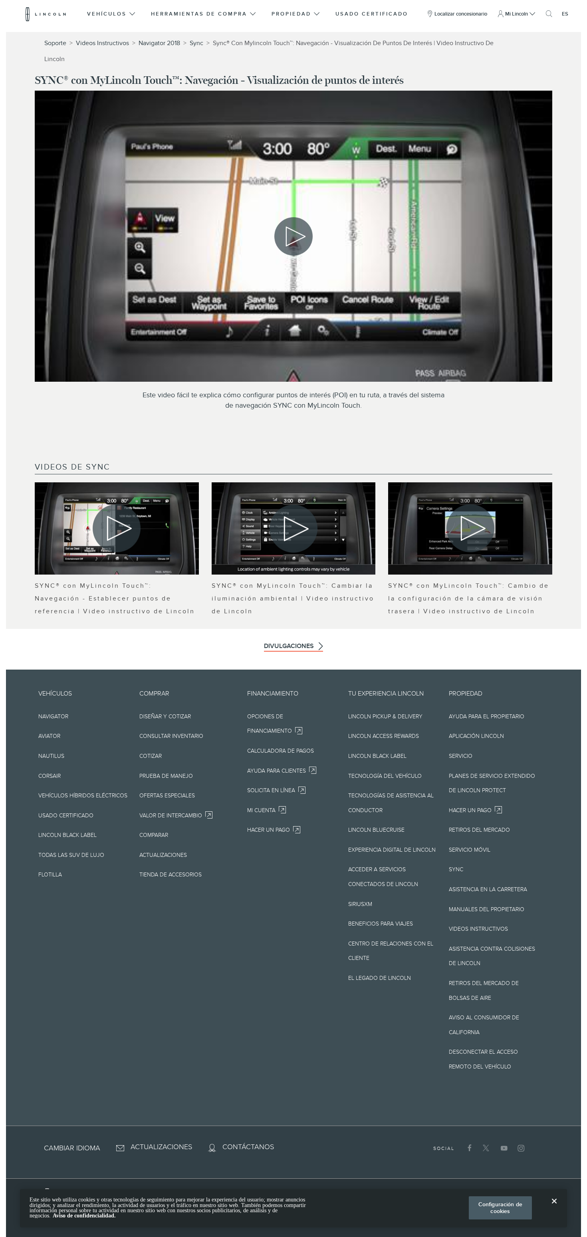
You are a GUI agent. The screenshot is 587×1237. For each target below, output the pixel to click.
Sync (196, 43)
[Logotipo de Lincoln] (45, 14)
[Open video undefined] (117, 528)
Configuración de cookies (500, 1207)
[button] (111, 14)
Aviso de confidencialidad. (84, 1216)
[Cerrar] (554, 1207)
